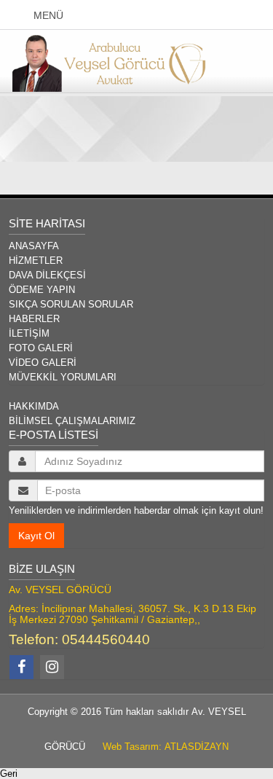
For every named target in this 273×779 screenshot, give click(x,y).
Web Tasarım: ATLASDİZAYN (161, 746)
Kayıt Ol (36, 535)
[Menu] (19, 15)
